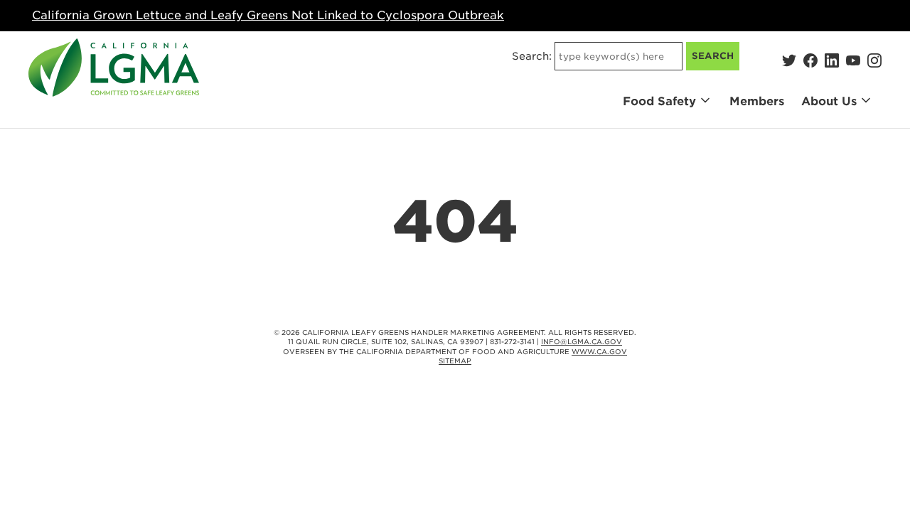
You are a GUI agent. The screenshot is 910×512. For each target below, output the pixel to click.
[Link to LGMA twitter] (789, 60)
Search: (532, 56)
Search (713, 55)
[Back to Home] (113, 67)
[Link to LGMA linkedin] (832, 60)
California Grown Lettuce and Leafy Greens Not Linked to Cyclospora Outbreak (268, 15)
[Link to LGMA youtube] (853, 60)
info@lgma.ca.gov (581, 342)
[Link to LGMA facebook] (810, 60)
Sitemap (455, 361)
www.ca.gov (599, 352)
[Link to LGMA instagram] (874, 60)
